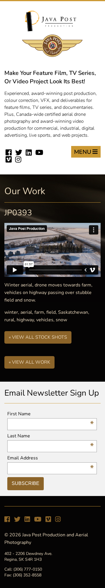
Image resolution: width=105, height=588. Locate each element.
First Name (50, 414)
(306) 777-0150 (27, 569)
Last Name (50, 436)
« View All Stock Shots (38, 337)
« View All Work (29, 362)
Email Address (50, 458)
